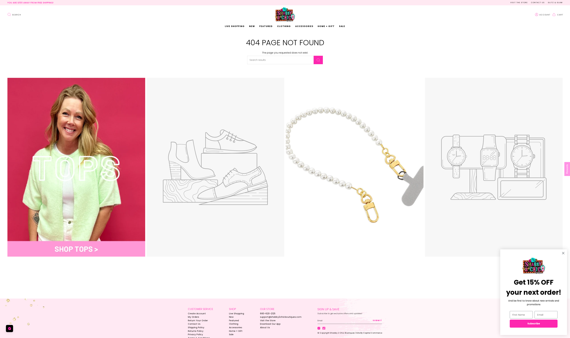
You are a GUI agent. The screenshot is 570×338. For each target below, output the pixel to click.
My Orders (193, 316)
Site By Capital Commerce (369, 333)
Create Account (197, 313)
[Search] (318, 60)
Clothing (233, 323)
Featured (234, 320)
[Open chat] (9, 328)
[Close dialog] (563, 253)
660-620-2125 (267, 313)
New (231, 316)
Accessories (235, 327)
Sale (231, 334)
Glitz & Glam (555, 2)
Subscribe (533, 323)
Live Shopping (236, 313)
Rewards (567, 169)
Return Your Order (198, 320)
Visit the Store (519, 2)
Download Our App (270, 323)
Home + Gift (236, 331)
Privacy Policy (195, 334)
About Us (265, 327)
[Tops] (76, 167)
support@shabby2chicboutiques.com (280, 316)
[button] (252, 26)
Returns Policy (195, 331)
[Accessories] (354, 167)
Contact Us (538, 2)
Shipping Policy (196, 327)
